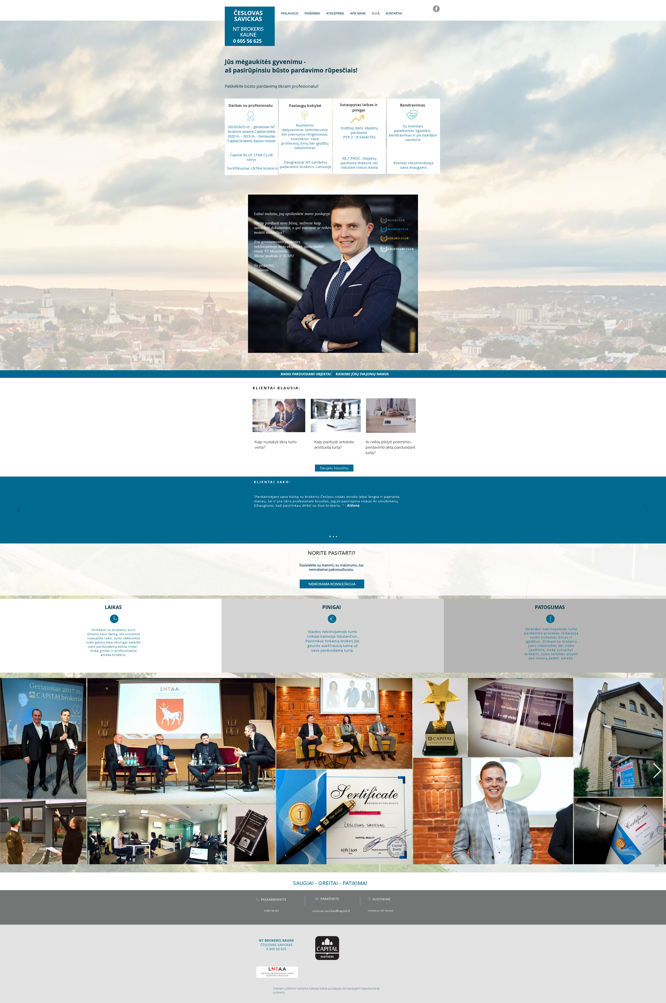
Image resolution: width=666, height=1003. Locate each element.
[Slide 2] (333, 536)
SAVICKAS (248, 19)
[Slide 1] (330, 536)
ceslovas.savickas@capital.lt (331, 911)
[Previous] (18, 510)
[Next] (647, 510)
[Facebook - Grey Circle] (436, 8)
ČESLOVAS (248, 13)
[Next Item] (657, 771)
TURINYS (212, 6)
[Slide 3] (336, 536)
